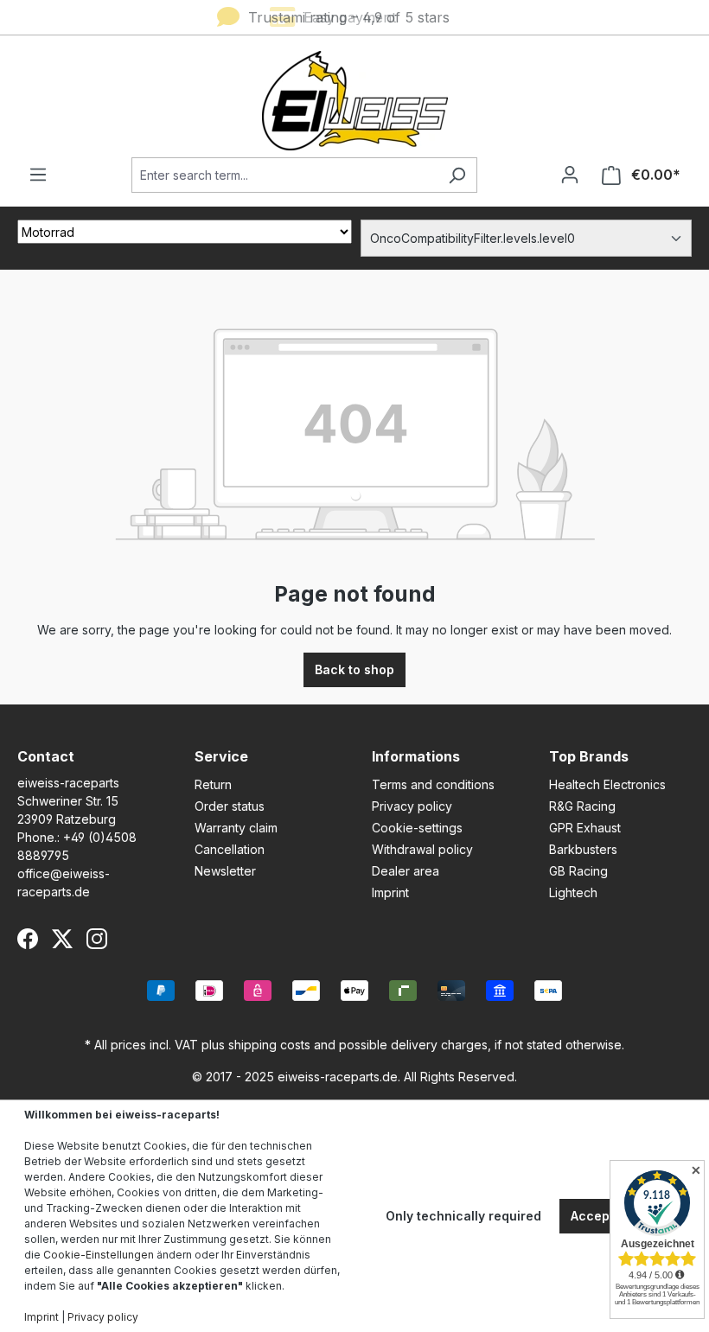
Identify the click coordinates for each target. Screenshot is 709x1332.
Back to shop (354, 669)
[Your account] (570, 174)
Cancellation (230, 849)
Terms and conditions (433, 784)
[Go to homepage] (354, 100)
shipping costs (269, 1044)
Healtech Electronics (607, 784)
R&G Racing (582, 806)
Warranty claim (236, 827)
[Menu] (38, 174)
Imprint (390, 892)
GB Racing (578, 871)
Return (213, 784)
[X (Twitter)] (62, 938)
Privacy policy (412, 806)
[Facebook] (27, 938)
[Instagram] (96, 938)
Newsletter (225, 871)
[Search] (457, 175)
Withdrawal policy (422, 849)
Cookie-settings (417, 827)
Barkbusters (583, 849)
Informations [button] (416, 756)
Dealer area (405, 871)
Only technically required (463, 1215)
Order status (230, 806)
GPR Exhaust (585, 827)
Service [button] (221, 756)
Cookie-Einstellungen (98, 1254)
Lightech (573, 892)
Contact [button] (45, 756)
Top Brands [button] (589, 756)
